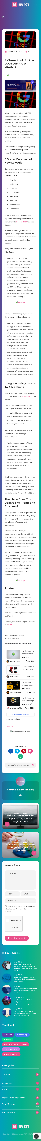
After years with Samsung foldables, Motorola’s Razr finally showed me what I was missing (25, 967)
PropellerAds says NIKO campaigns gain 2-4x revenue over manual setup (25, 1013)
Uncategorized (11, 1054)
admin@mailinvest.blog (20, 790)
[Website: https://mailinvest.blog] (20, 795)
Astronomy (22, 1035)
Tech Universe (11, 1049)
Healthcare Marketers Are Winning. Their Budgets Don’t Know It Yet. (25, 979)
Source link (9, 726)
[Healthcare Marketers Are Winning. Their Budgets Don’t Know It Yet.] (6, 978)
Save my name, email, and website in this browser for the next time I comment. (20, 909)
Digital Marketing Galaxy (15, 1044)
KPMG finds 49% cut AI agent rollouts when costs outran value (25, 990)
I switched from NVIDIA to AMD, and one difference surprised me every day (24, 1002)
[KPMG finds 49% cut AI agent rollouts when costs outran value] (6, 989)
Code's (7, 1039)
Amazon (8, 1035)
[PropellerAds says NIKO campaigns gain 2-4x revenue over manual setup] (6, 1012)
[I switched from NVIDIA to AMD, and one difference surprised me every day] (6, 1000)
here (10, 625)
